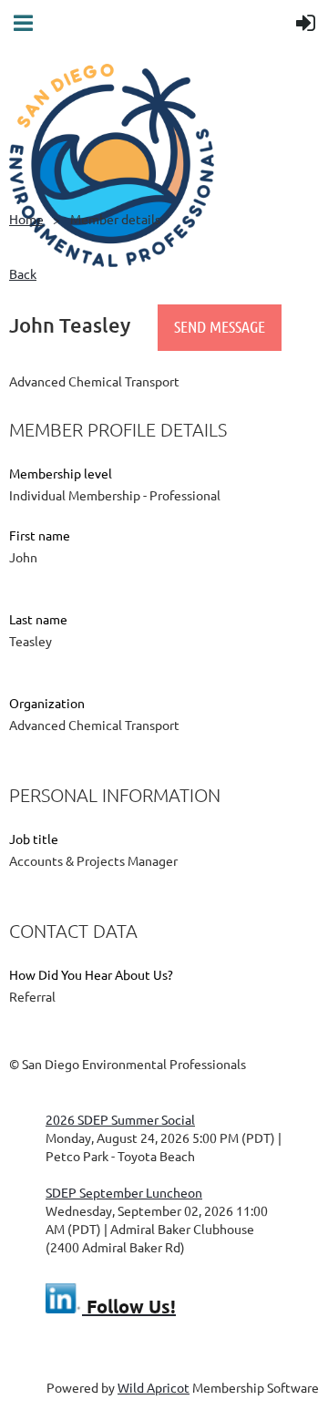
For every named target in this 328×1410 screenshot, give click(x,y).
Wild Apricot (154, 1387)
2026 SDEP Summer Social (120, 1119)
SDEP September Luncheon (124, 1192)
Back (22, 273)
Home (26, 219)
